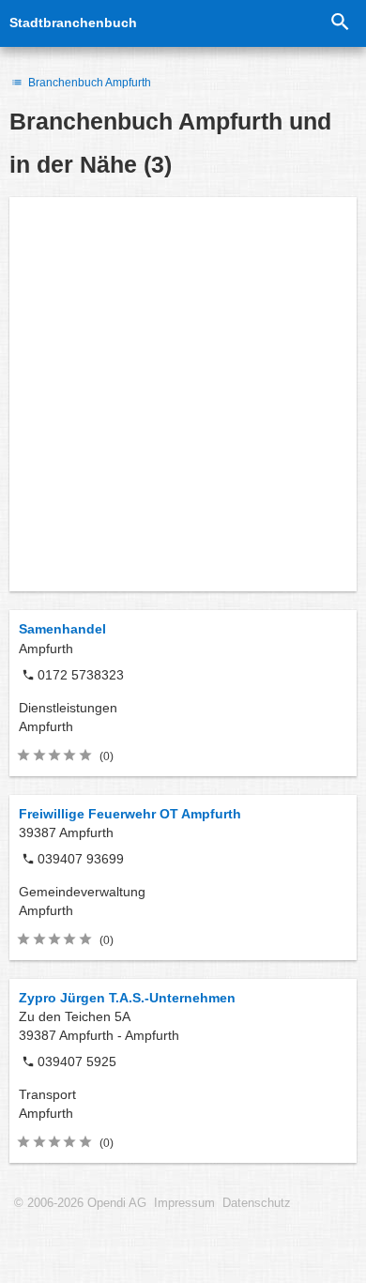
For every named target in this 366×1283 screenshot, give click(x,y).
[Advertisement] (183, 394)
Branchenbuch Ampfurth (88, 82)
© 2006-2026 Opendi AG (80, 1203)
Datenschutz (256, 1203)
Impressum (184, 1203)
